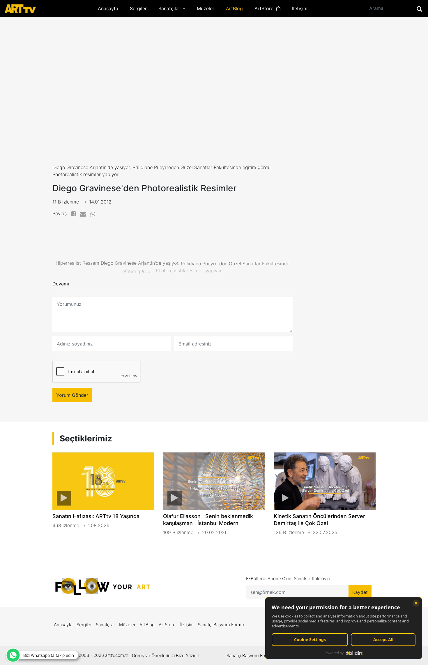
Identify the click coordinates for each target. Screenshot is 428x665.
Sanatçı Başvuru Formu (221, 624)
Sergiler (138, 8)
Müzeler (205, 8)
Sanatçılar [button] (170, 8)
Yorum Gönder (72, 395)
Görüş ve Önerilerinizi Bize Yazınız (166, 655)
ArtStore (265, 8)
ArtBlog (234, 8)
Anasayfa (108, 8)
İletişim (299, 8)
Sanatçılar (105, 624)
